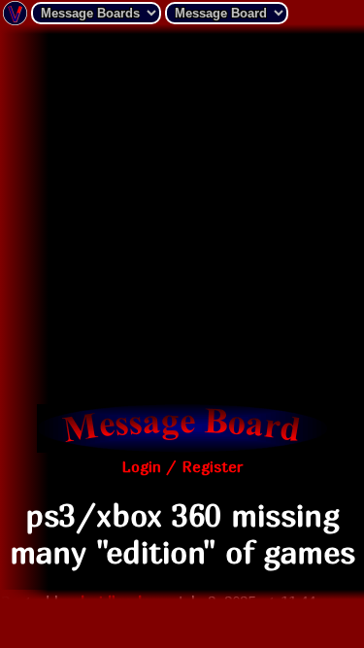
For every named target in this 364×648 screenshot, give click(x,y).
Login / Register (182, 466)
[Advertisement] (182, 216)
